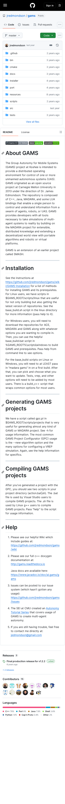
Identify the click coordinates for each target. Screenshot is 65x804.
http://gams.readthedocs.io (28, 564)
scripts (13, 101)
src (11, 108)
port (12, 87)
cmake (13, 66)
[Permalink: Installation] (3, 268)
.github (14, 53)
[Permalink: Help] (3, 527)
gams (32, 15)
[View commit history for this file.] (57, 45)
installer (14, 80)
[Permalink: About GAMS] (3, 153)
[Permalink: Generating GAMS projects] (3, 405)
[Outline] (61, 132)
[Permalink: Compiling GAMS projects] (3, 472)
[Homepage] (32, 5)
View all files (32, 121)
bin (11, 60)
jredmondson (16, 15)
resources (15, 94)
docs (12, 73)
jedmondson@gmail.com (26, 635)
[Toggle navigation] (5, 5)
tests (12, 115)
